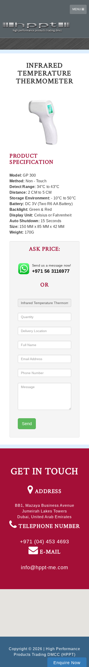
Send (27, 423)
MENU (77, 9)
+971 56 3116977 (51, 271)
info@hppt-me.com (44, 567)
